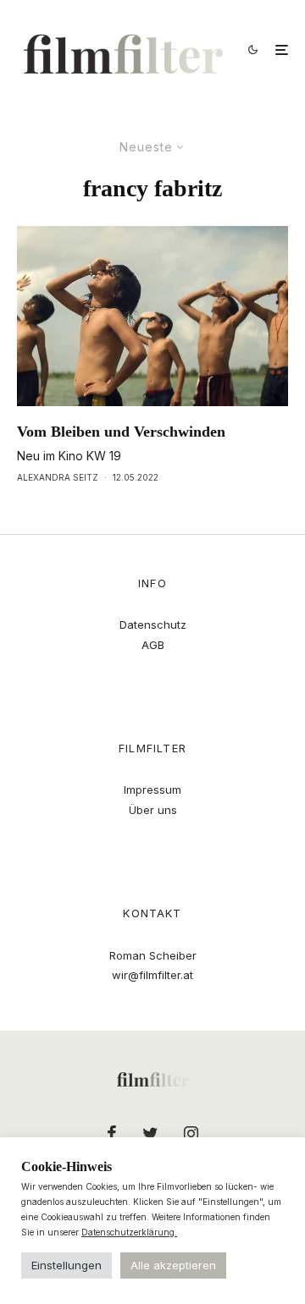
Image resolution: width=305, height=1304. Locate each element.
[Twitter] (150, 1133)
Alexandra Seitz (57, 477)
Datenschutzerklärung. (129, 1232)
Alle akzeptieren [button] (173, 1265)
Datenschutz (152, 624)
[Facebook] (112, 1133)
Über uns (153, 810)
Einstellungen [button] (66, 1265)
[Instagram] (191, 1133)
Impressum (152, 789)
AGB (152, 645)
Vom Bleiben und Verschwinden (121, 431)
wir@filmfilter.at (152, 975)
